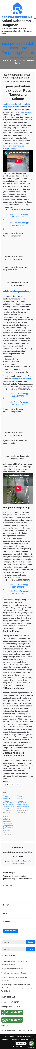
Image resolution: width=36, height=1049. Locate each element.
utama (16, 120)
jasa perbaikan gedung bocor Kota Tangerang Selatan (8, 804)
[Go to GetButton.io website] (31, 1047)
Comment (7, 886)
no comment (26, 81)
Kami (5, 104)
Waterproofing (8, 199)
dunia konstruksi (25, 112)
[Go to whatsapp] (31, 1043)
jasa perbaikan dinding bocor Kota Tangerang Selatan (23, 804)
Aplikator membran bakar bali (13, 969)
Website (6, 922)
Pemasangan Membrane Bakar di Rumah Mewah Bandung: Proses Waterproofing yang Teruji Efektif (16, 988)
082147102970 (7, 1026)
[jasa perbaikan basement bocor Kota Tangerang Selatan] (9, 818)
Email (6, 913)
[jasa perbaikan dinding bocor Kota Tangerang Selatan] (23, 798)
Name (6, 905)
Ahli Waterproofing (17, 291)
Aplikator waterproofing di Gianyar (15, 973)
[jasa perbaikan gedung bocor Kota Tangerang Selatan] (9, 798)
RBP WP (15, 81)
